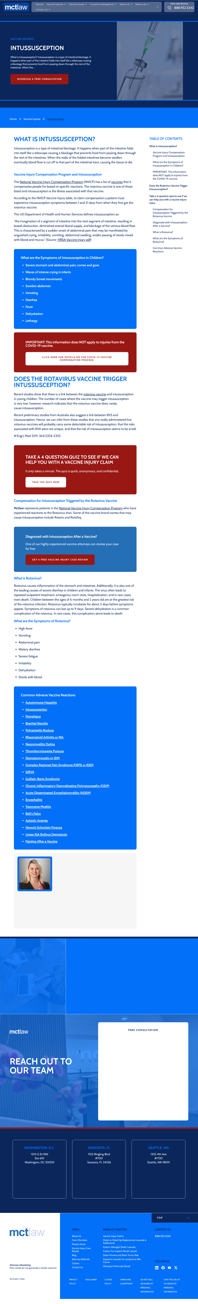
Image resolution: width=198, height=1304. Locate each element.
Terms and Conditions (126, 1281)
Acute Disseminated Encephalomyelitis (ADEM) (58, 793)
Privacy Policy (73, 1281)
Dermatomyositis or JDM (43, 758)
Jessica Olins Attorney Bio (79, 923)
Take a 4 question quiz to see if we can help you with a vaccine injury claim (168, 200)
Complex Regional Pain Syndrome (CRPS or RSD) (59, 765)
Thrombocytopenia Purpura (45, 751)
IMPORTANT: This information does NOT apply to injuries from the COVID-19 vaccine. (170, 175)
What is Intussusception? (163, 146)
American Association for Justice (104, 905)
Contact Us (42, 9)
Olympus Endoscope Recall (116, 1266)
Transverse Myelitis (38, 807)
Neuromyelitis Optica (40, 744)
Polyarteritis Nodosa (40, 730)
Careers (75, 1263)
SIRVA (30, 772)
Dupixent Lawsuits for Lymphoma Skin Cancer (122, 1261)
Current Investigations (102, 4)
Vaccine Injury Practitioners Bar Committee (83, 898)
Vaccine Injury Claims (113, 1236)
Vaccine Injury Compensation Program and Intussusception (169, 154)
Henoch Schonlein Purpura (44, 827)
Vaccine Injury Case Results (81, 1250)
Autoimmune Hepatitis (41, 703)
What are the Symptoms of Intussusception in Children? (168, 164)
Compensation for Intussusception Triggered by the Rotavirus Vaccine (170, 213)
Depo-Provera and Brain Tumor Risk (121, 1255)
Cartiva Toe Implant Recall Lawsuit (120, 1251)
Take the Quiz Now (45, 482)
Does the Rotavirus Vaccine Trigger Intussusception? (168, 187)
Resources (140, 4)
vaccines (117, 182)
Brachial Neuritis (37, 723)
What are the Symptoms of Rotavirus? (168, 240)
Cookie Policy (108, 1281)
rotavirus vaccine (94, 394)
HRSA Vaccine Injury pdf (74, 240)
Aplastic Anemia (37, 821)
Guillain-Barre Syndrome (43, 779)
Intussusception (36, 709)
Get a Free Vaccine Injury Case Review (60, 559)
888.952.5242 (163, 1236)
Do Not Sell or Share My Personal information (147, 1285)
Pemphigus (33, 716)
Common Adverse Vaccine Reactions (167, 249)
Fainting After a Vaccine (41, 841)
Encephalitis (34, 800)
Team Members (79, 1240)
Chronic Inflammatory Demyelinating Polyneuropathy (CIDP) (67, 786)
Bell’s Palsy (33, 814)
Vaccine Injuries (55, 4)
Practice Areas (76, 4)
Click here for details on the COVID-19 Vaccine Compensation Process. (77, 358)
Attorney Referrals (81, 1259)
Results (39, 4)
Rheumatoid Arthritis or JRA (44, 737)
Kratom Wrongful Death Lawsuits (119, 1247)
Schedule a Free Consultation (39, 79)
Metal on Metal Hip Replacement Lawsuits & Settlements (124, 1241)
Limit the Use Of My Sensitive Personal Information (172, 1285)
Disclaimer (91, 1279)
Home (13, 119)
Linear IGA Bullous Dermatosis (46, 834)
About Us (125, 4)
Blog (74, 1255)
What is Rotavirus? (163, 232)
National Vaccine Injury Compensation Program (51, 182)
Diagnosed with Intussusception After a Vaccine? (170, 224)
